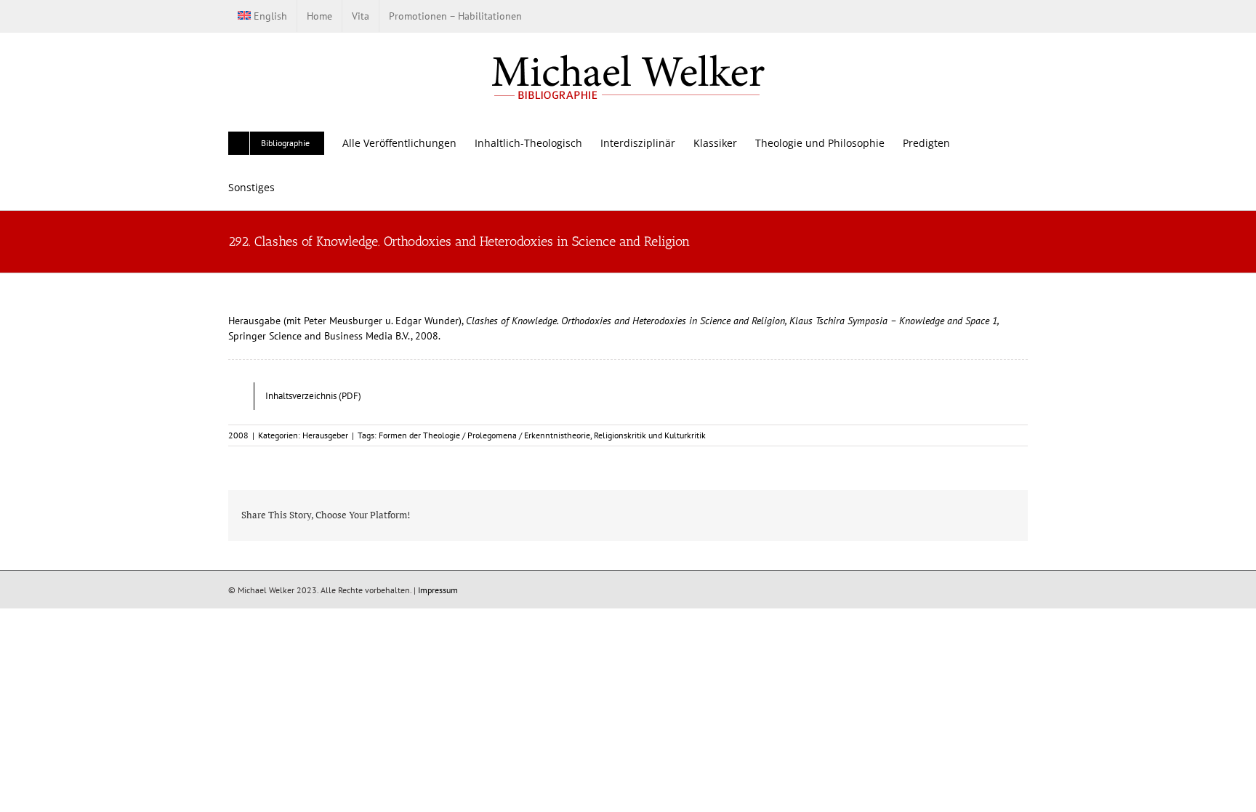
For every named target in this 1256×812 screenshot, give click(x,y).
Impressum (438, 589)
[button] (297, 187)
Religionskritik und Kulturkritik (650, 435)
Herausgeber (325, 435)
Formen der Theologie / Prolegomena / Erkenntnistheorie (484, 435)
